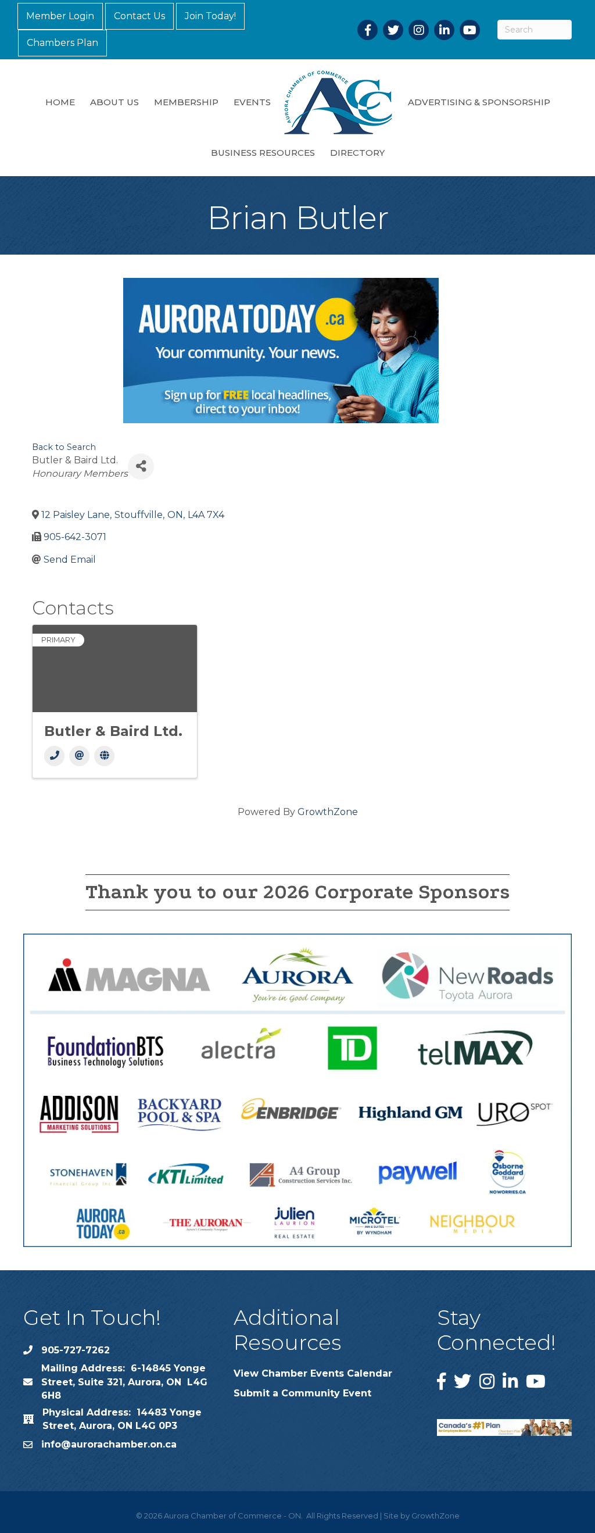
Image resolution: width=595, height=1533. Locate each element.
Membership (186, 102)
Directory (357, 152)
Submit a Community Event (302, 1393)
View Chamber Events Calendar (313, 1373)
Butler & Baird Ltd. (113, 731)
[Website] (104, 756)
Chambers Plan (62, 42)
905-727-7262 (75, 1350)
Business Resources (263, 152)
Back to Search (64, 447)
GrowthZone (328, 811)
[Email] (79, 756)
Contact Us (139, 16)
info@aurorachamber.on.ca (109, 1444)
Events (252, 102)
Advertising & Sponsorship (479, 102)
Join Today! (210, 16)
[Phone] (54, 756)
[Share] (141, 466)
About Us (114, 102)
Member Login (60, 16)
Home (60, 102)
